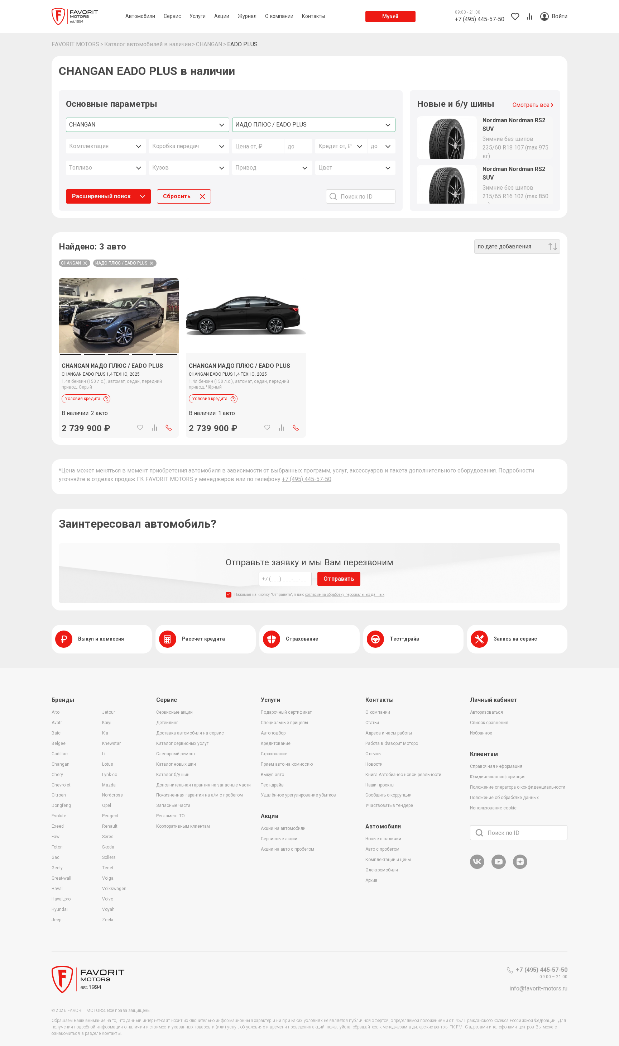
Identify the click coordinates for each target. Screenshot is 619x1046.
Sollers (109, 857)
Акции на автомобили (283, 828)
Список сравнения (489, 722)
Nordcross (112, 795)
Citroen (59, 795)
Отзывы (373, 753)
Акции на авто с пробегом (287, 849)
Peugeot (110, 815)
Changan (60, 764)
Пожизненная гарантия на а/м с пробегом (199, 795)
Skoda (108, 847)
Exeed (58, 826)
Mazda (109, 785)
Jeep (56, 919)
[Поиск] (479, 832)
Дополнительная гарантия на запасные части (203, 785)
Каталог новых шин (176, 764)
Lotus (107, 764)
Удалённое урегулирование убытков (298, 795)
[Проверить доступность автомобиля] (169, 427)
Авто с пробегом (382, 849)
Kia (105, 733)
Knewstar (111, 743)
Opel (106, 805)
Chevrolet (61, 785)
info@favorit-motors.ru (538, 988)
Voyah (108, 909)
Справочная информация (496, 766)
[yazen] (520, 868)
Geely (57, 867)
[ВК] (477, 868)
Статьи (372, 722)
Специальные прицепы (284, 722)
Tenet (108, 867)
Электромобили (381, 870)
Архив (371, 880)
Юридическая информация (498, 776)
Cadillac (60, 753)
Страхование (274, 753)
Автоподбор (273, 733)
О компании (377, 712)
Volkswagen (114, 888)
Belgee (59, 743)
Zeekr (108, 919)
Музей (390, 16)
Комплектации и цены (388, 859)
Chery (57, 774)
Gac (55, 857)
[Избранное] (140, 427)
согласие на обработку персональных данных (344, 594)
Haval (57, 888)
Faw (55, 836)
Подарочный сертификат (286, 712)
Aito (55, 712)
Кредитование (276, 743)
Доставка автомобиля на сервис (190, 733)
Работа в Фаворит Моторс (391, 743)
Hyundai (60, 909)
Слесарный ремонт (175, 753)
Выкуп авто (272, 774)
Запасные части (173, 805)
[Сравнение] (154, 427)
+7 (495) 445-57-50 (306, 479)
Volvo (107, 899)
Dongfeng (61, 805)
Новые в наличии (383, 838)
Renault (109, 826)
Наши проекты (379, 785)
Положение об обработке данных (504, 797)
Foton (57, 847)
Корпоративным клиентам (183, 826)
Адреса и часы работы (388, 733)
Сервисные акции (174, 712)
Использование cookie (493, 807)
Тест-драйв (272, 785)
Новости (374, 764)
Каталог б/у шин (172, 774)
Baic (56, 733)
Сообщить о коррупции (388, 795)
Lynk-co (109, 774)
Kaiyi (106, 722)
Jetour (108, 712)
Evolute (59, 815)
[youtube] (498, 868)
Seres (108, 836)
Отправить (338, 578)
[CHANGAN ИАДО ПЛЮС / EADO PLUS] (119, 315)
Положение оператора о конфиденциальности (517, 787)
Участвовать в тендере (389, 805)
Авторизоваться (486, 712)
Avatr (57, 722)
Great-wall (61, 878)
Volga (108, 878)
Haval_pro (61, 899)
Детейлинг (167, 722)
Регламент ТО (170, 815)
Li (103, 753)
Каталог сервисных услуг (182, 743)
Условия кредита (82, 398)
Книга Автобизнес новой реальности (403, 774)
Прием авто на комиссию (287, 764)
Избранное (481, 733)
